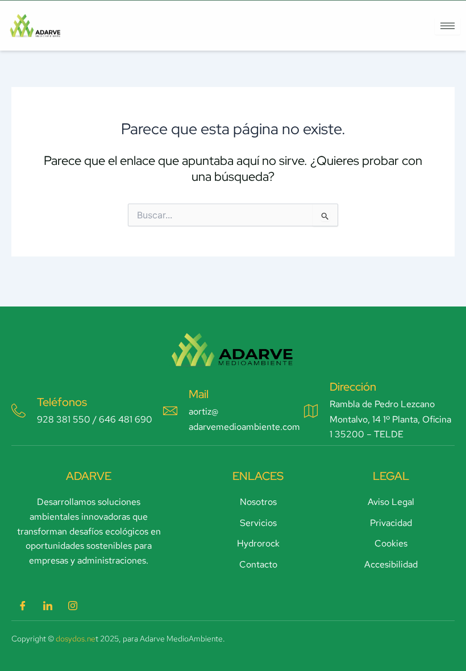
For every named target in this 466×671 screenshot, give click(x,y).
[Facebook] (22, 606)
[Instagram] (72, 606)
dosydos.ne (75, 638)
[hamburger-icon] (447, 26)
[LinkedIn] (47, 606)
